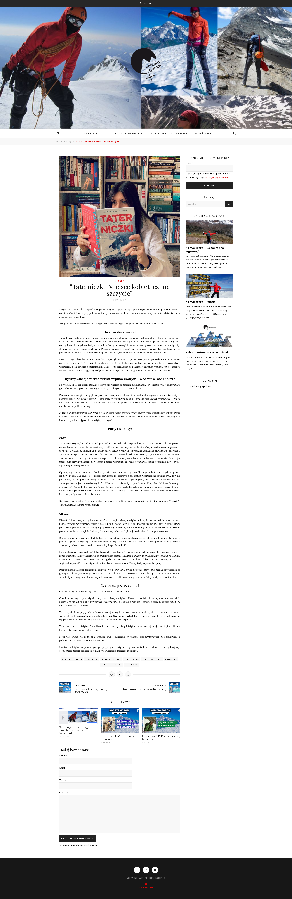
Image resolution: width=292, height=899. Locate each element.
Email (189, 163)
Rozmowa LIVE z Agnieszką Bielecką (161, 737)
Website (63, 779)
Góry (114, 133)
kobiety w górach (152, 659)
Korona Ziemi (134, 133)
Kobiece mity (159, 133)
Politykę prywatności (217, 177)
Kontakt (181, 133)
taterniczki (131, 665)
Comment (64, 792)
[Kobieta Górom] (146, 64)
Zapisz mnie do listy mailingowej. (80, 844)
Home (59, 141)
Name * (63, 755)
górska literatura (72, 659)
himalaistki (92, 659)
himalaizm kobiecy (111, 659)
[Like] (112, 674)
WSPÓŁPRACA (203, 133)
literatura (171, 659)
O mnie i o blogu (92, 133)
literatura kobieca (111, 665)
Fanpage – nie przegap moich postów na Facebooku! (75, 730)
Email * (63, 767)
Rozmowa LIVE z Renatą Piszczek (117, 737)
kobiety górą (132, 659)
